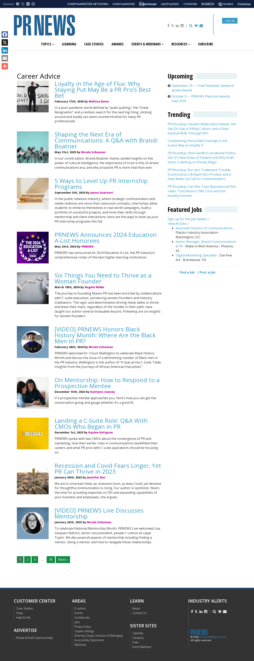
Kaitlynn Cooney (102, 392)
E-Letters (80, 608)
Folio (135, 642)
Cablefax (137, 633)
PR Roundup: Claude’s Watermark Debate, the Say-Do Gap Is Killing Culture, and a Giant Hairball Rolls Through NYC (202, 129)
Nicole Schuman (93, 152)
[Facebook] (5, 34)
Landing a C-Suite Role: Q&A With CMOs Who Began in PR (101, 423)
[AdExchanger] (148, 4)
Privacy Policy (82, 626)
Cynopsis (138, 638)
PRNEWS (87, 246)
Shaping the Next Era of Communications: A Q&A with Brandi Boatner (106, 140)
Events (78, 613)
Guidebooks (82, 617)
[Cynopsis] (190, 4)
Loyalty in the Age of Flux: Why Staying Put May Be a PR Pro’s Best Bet (103, 89)
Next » (63, 559)
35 (51, 559)
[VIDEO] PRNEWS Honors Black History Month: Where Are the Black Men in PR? (105, 335)
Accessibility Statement (89, 640)
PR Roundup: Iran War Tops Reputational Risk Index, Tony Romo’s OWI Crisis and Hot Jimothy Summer (202, 191)
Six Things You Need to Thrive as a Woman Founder (103, 278)
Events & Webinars (147, 44)
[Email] (5, 58)
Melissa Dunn (99, 101)
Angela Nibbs (94, 287)
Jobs (77, 622)
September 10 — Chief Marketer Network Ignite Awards (203, 87)
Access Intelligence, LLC (213, 637)
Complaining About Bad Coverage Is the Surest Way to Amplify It (197, 143)
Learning (69, 44)
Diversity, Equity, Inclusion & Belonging (98, 635)
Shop (19, 613)
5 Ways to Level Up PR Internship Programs (101, 184)
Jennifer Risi (96, 477)
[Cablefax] (244, 4)
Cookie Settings (84, 631)
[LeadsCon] (207, 4)
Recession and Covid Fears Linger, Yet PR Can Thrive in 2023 (108, 468)
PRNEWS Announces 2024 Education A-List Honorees (106, 238)
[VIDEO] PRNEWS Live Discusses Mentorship (99, 513)
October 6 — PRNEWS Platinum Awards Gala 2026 (201, 98)
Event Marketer (142, 647)
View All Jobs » (178, 223)
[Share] (5, 66)
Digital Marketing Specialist (196, 255)
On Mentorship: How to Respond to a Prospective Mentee (107, 383)
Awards (118, 44)
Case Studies (94, 44)
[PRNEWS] (58, 28)
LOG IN (230, 21)
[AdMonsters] (225, 4)
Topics (46, 44)
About (136, 608)
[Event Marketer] (170, 4)
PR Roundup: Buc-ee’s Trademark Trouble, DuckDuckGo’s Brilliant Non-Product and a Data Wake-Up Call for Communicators (199, 174)
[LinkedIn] (5, 50)
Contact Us (139, 613)
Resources (179, 44)
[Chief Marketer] (124, 4)
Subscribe (205, 44)
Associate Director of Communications (204, 228)
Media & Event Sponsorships (34, 638)
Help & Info (23, 617)
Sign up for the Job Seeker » (188, 219)
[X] (5, 42)
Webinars (80, 645)
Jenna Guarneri (101, 192)
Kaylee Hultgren (100, 432)
